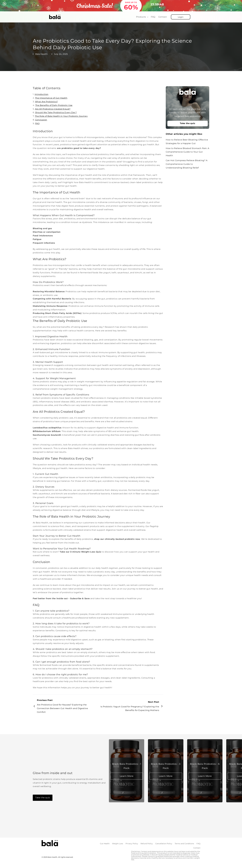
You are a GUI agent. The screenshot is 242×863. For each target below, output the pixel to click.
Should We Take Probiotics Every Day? (56, 112)
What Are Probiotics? (46, 101)
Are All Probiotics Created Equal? (52, 109)
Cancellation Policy (163, 843)
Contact (196, 848)
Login (181, 17)
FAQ (37, 123)
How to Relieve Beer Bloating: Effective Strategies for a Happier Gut (187, 142)
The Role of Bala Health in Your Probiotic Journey (61, 116)
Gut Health (105, 843)
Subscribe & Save (80, 598)
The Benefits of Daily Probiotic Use (53, 105)
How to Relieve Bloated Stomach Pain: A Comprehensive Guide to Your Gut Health (187, 152)
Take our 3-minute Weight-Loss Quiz (80, 552)
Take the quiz (187, 123)
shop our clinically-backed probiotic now (117, 539)
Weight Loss (117, 843)
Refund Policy (147, 843)
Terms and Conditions (184, 843)
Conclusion (41, 120)
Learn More (126, 776)
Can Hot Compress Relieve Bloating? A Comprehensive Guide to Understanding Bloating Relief (186, 164)
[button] (142, 17)
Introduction (41, 94)
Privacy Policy (132, 843)
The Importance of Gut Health (51, 98)
